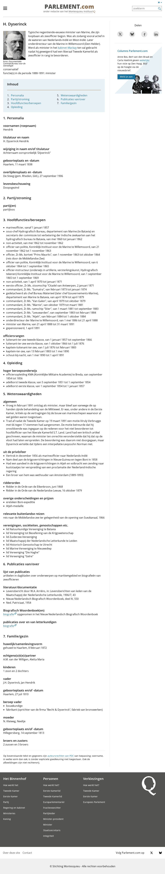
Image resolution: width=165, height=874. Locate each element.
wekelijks (144, 60)
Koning (7, 819)
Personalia (17, 95)
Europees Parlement (94, 802)
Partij (6, 802)
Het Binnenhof (14, 778)
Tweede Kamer (11, 790)
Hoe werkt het (10, 785)
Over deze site (11, 853)
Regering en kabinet (14, 807)
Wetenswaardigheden (74, 95)
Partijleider (49, 813)
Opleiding (17, 107)
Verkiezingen (93, 778)
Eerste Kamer (10, 796)
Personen (50, 778)
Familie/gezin (69, 103)
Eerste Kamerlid (51, 790)
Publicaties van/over (73, 99)
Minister (47, 824)
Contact (27, 853)
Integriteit (48, 835)
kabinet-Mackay (67, 47)
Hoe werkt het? (51, 785)
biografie (8, 614)
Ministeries (9, 813)
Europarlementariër (54, 802)
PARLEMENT (69, 7)
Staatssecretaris (51, 830)
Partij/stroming (20, 99)
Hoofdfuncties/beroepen (26, 103)
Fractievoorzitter (52, 807)
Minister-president (53, 819)
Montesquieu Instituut (81, 11)
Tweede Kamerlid (52, 796)
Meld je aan (126, 76)
